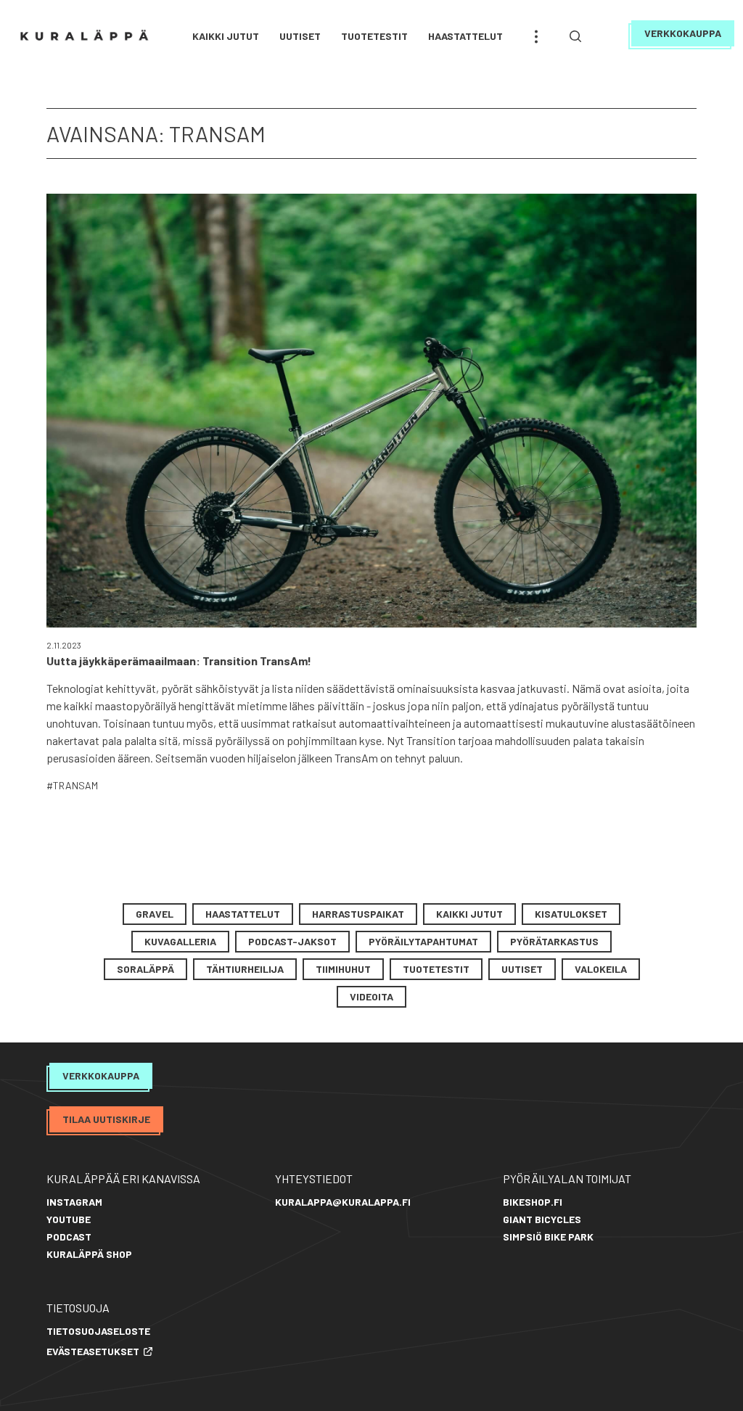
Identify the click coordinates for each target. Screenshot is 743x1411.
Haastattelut (465, 36)
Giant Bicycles (542, 1219)
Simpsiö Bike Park (548, 1236)
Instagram (74, 1202)
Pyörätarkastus (554, 941)
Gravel (154, 914)
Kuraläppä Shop (89, 1254)
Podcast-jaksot (292, 941)
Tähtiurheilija (245, 969)
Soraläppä (145, 969)
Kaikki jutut (225, 36)
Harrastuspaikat (358, 914)
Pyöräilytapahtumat (423, 941)
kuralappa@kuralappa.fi (343, 1202)
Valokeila (601, 969)
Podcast (68, 1236)
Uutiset (300, 36)
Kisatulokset (571, 914)
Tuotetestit (374, 36)
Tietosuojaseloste (98, 1331)
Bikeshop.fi (532, 1202)
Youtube (68, 1219)
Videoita (371, 996)
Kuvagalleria (180, 941)
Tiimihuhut (343, 969)
